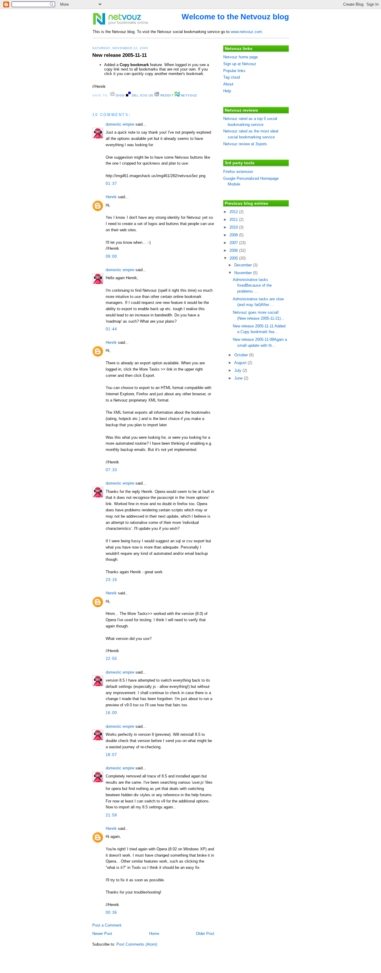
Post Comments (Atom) (136, 944)
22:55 (111, 658)
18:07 (111, 754)
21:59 (111, 815)
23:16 (111, 579)
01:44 (111, 329)
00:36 (111, 912)
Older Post (205, 933)
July (238, 370)
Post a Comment (106, 925)
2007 (234, 242)
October (241, 355)
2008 (234, 235)
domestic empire (120, 124)
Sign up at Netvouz (239, 64)
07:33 (111, 470)
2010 (234, 227)
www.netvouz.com (246, 31)
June (239, 378)
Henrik (111, 197)
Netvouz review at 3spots (245, 144)
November (243, 273)
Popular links (234, 70)
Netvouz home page (240, 57)
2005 (234, 258)
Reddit (166, 95)
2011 (234, 219)
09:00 (111, 256)
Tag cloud (231, 77)
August (241, 362)
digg (120, 95)
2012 (234, 212)
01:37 (111, 183)
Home (154, 933)
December (243, 265)
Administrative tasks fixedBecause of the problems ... (252, 285)
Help (227, 91)
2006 (234, 250)
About (228, 84)
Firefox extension (238, 171)
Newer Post (102, 933)
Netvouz (188, 95)
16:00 (111, 712)
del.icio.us (142, 95)
